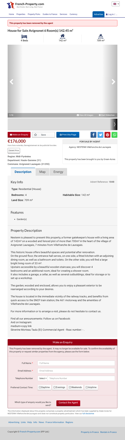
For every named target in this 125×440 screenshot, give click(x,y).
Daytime (45, 387)
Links (23, 422)
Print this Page (69, 134)
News (41, 422)
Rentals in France (108, 432)
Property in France (90, 432)
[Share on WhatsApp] (114, 135)
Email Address (24, 371)
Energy (58, 172)
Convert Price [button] (14, 150)
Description (23, 172)
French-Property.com (30, 431)
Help (29, 422)
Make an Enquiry (20, 134)
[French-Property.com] (24, 5)
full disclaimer (88, 413)
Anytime (92, 387)
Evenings (60, 387)
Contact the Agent (68, 402)
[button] (15, 81)
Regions (69, 422)
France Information (55, 422)
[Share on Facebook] (93, 135)
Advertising (13, 422)
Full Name (26, 363)
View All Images (86, 115)
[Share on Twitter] (100, 135)
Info (35, 422)
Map (42, 172)
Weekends (76, 387)
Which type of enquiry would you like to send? (33, 403)
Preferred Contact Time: (22, 387)
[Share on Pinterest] (107, 135)
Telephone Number (24, 378)
